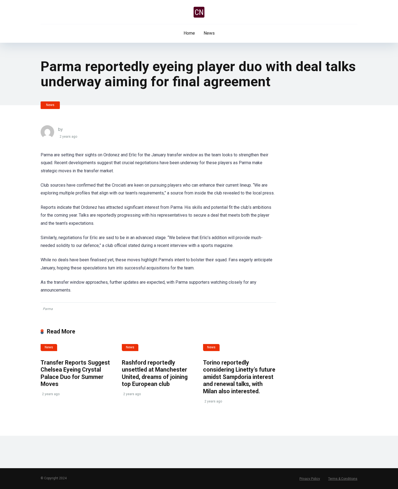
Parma (48, 309)
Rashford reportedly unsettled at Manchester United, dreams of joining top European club (155, 373)
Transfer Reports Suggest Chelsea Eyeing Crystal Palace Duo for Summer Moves (75, 373)
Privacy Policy (309, 479)
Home (189, 33)
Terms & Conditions (342, 479)
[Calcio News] (199, 12)
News (209, 33)
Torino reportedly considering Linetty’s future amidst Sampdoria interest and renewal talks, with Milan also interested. (239, 377)
